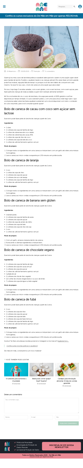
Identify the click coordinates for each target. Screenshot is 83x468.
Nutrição (37, 71)
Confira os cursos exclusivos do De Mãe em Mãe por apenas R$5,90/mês (41, 15)
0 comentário (50, 71)
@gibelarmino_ (63, 341)
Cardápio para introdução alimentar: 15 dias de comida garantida (67, 381)
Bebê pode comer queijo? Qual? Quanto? (41, 380)
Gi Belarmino (11, 71)
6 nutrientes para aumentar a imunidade (16, 380)
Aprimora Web (48, 457)
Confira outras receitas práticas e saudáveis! (22, 346)
